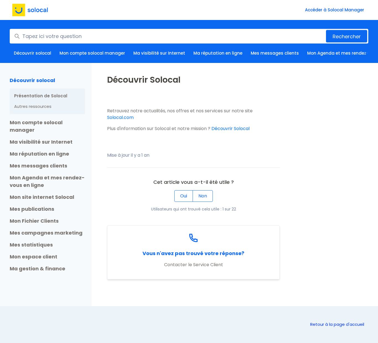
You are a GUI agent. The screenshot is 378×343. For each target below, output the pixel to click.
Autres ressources (32, 106)
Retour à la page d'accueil (337, 324)
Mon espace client (33, 256)
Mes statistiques (31, 244)
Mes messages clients (275, 53)
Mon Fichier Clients (34, 220)
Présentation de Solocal (40, 96)
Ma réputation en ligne (217, 53)
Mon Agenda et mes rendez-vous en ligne (47, 181)
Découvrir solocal (32, 53)
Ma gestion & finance (37, 268)
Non (202, 196)
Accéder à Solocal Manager (334, 10)
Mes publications (32, 208)
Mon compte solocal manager (92, 53)
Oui (183, 196)
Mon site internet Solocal (42, 197)
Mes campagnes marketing (46, 232)
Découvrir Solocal (230, 128)
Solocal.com (120, 117)
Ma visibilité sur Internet (159, 53)
